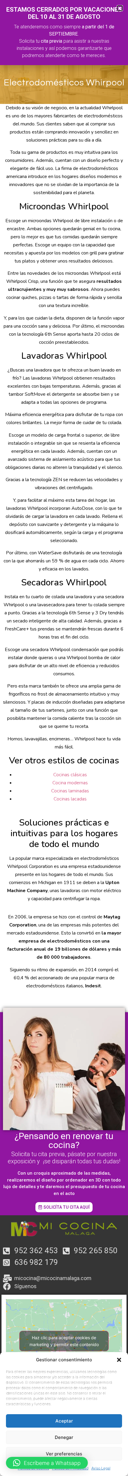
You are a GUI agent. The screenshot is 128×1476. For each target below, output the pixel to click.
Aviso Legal (100, 1468)
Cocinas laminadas (70, 791)
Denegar (64, 1437)
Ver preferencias (64, 1454)
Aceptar (64, 1421)
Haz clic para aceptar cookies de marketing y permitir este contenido (64, 1341)
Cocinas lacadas (70, 799)
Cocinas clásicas (70, 774)
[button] (119, 1360)
